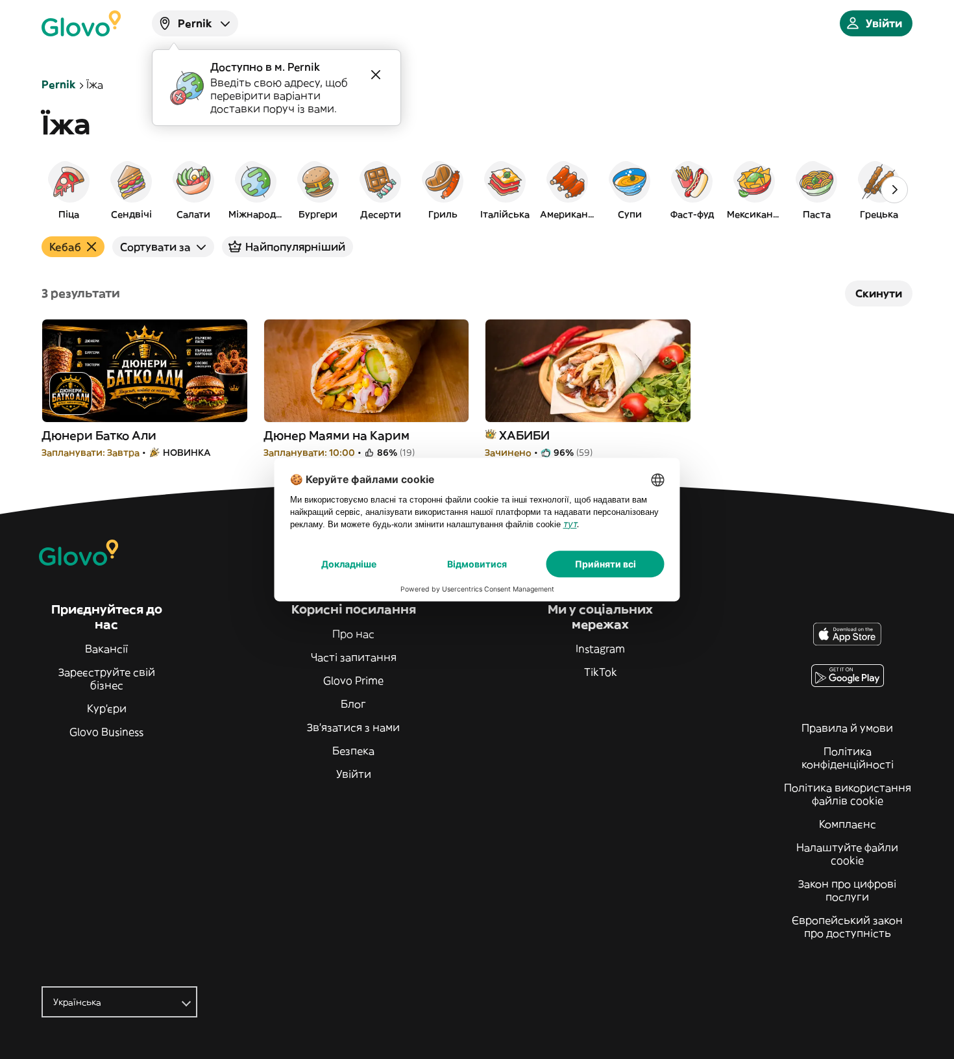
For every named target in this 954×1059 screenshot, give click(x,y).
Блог (353, 703)
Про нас (353, 633)
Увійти (353, 773)
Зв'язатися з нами (353, 727)
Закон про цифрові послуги (847, 890)
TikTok (600, 672)
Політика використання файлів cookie (847, 794)
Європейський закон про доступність (847, 927)
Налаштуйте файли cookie (847, 854)
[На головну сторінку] (81, 23)
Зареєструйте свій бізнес (106, 678)
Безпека (353, 750)
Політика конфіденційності (847, 758)
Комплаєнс (847, 823)
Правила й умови (847, 727)
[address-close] (376, 75)
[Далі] (894, 190)
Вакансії (106, 648)
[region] (477, 189)
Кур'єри (107, 708)
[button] (69, 189)
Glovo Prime (353, 680)
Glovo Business (106, 731)
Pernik (59, 84)
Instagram (600, 648)
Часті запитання (354, 657)
